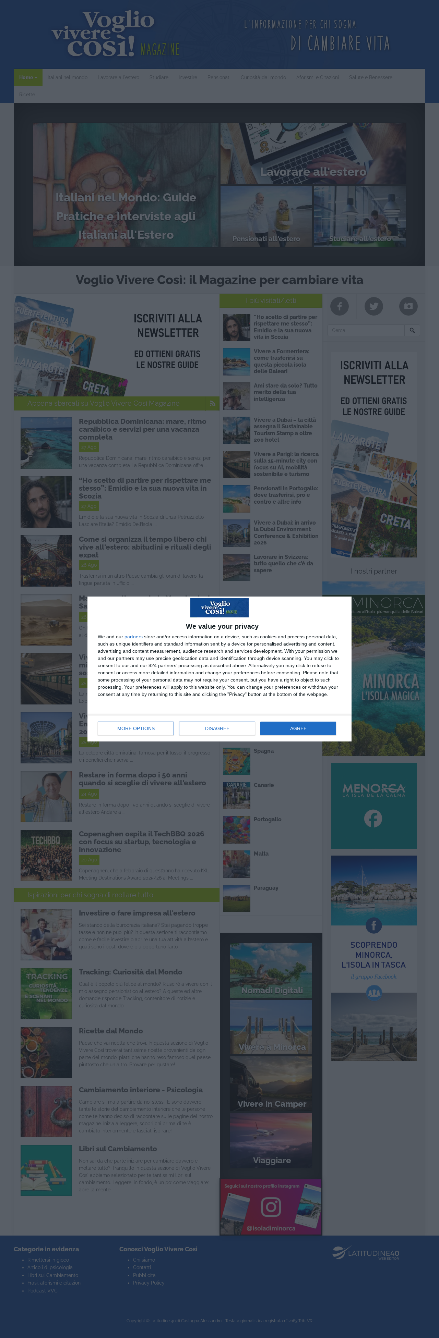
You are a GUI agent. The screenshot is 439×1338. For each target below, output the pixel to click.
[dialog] (219, 669)
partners (133, 636)
